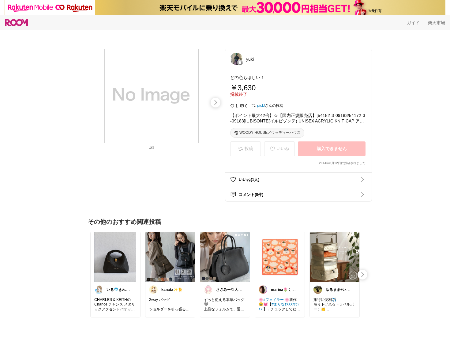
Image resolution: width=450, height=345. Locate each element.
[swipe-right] (215, 102)
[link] (115, 257)
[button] (236, 59)
